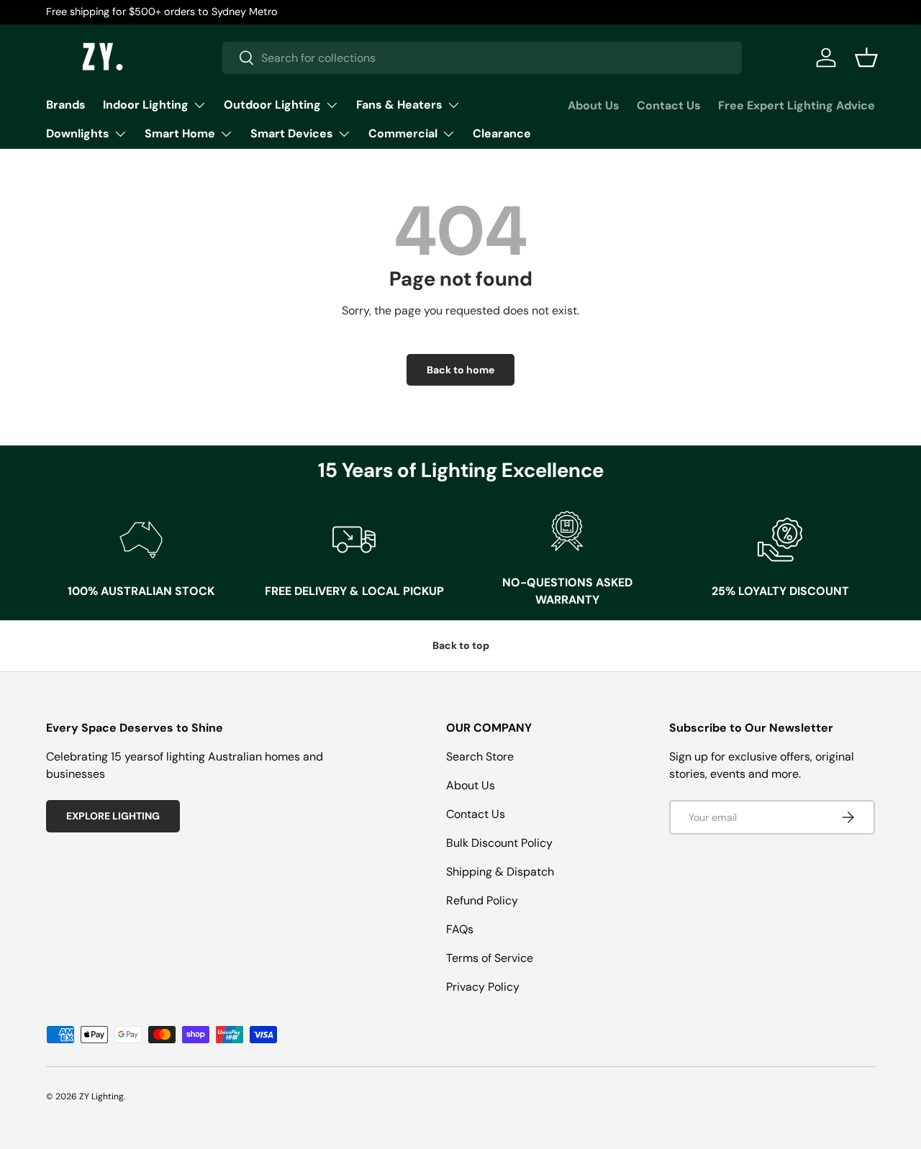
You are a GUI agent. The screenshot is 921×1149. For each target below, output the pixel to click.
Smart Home (180, 133)
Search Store (480, 756)
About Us (594, 105)
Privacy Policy (483, 986)
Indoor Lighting (146, 104)
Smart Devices (291, 133)
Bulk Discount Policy (499, 842)
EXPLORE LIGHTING (113, 815)
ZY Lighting (101, 1096)
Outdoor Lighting (272, 104)
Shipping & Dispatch (500, 871)
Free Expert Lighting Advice (796, 105)
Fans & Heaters (399, 104)
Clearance (502, 133)
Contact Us (669, 105)
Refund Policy (482, 900)
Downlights (77, 133)
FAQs (459, 929)
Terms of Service (489, 958)
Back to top (460, 645)
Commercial (402, 133)
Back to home (460, 369)
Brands (66, 104)
